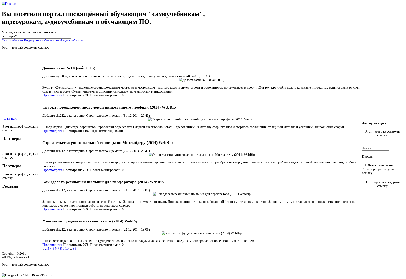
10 (67, 248)
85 (74, 248)
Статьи (10, 118)
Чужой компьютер (380, 165)
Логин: (367, 148)
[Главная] (9, 3)
